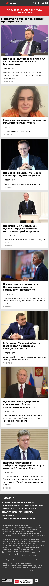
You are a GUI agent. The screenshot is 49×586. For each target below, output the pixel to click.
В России (7, 187)
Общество (8, 134)
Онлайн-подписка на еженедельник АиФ (22, 506)
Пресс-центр (8, 509)
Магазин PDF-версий (26, 509)
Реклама (6, 502)
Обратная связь (9, 512)
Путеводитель (26, 512)
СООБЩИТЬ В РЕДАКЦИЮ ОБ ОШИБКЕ (19, 518)
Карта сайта (8, 515)
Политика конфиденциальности (15, 574)
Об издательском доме (23, 502)
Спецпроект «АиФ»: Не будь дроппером (24, 11)
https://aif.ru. (33, 570)
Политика (8, 81)
